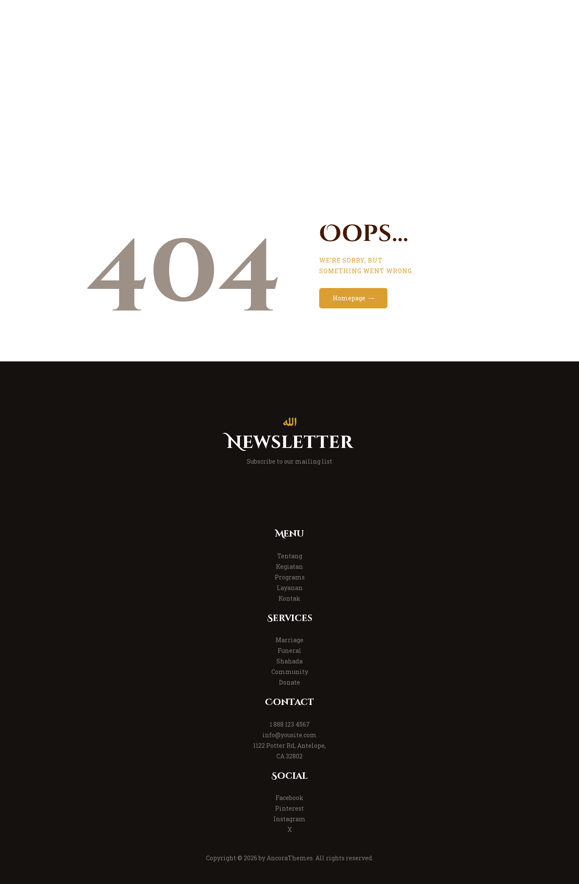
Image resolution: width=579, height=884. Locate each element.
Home (256, 131)
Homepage (349, 298)
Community (289, 672)
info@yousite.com (289, 735)
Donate (289, 682)
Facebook (289, 798)
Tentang (289, 556)
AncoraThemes (290, 858)
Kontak (289, 598)
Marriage (289, 640)
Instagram (289, 819)
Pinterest (289, 808)
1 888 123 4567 (290, 724)
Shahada (289, 661)
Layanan (290, 588)
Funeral (289, 650)
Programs (290, 577)
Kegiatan (289, 566)
